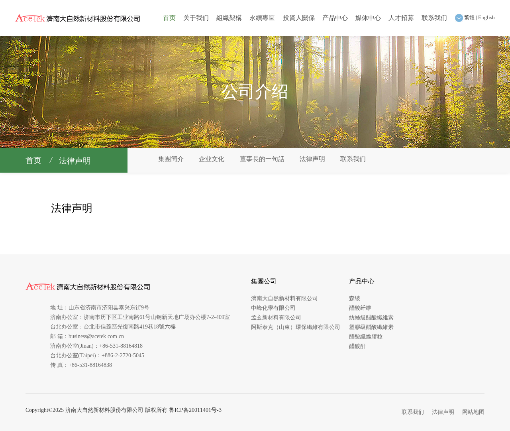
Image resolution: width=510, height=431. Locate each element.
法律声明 (75, 160)
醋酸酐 (357, 346)
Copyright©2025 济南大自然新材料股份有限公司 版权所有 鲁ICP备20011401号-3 (124, 410)
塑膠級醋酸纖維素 (371, 327)
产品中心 (335, 17)
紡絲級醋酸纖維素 (371, 318)
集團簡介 (171, 158)
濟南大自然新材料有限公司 (284, 298)
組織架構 (229, 17)
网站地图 (473, 412)
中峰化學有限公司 (273, 308)
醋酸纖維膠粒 (365, 337)
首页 (169, 17)
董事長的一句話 (262, 158)
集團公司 (264, 281)
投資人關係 (299, 17)
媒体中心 (368, 17)
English (486, 17)
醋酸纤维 (360, 308)
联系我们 (434, 17)
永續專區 (262, 17)
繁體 (469, 17)
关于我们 (196, 17)
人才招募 (401, 17)
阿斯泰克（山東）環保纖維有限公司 (295, 327)
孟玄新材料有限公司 (276, 318)
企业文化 (211, 158)
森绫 (354, 298)
